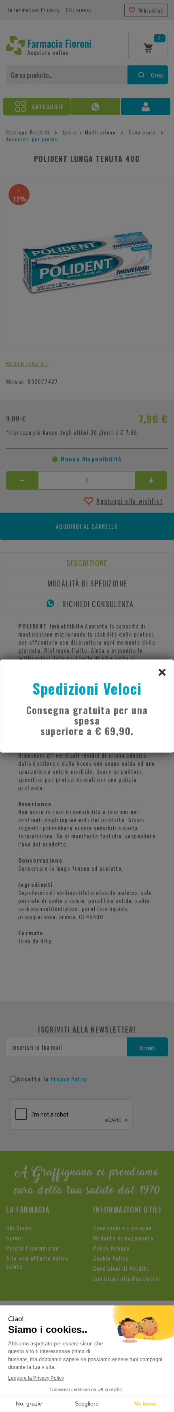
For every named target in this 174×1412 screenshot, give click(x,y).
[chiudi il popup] (162, 671)
